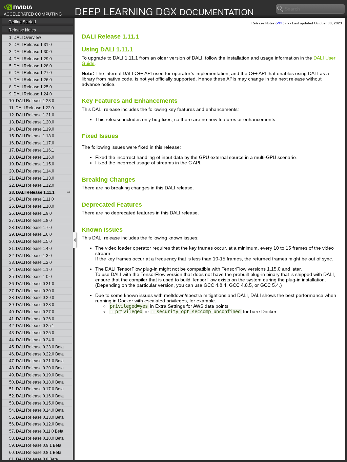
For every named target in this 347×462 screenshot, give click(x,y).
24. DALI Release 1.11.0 (31, 199)
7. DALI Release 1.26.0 (30, 80)
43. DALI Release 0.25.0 (31, 333)
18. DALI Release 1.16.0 (31, 157)
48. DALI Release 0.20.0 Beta (36, 368)
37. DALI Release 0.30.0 (31, 291)
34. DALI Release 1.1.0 (30, 270)
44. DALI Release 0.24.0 (31, 340)
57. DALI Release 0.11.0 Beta (36, 431)
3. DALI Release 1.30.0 (30, 52)
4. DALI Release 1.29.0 (30, 59)
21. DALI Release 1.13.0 (31, 178)
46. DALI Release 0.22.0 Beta (36, 354)
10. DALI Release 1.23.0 (31, 101)
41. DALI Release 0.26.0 (31, 319)
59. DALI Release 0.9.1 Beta (35, 445)
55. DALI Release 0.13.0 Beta (36, 417)
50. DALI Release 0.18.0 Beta (36, 382)
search (280, 9)
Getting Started (22, 22)
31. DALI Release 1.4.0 (30, 249)
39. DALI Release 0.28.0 (31, 305)
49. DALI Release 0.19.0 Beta (36, 375)
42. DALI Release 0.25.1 (31, 326)
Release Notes (22, 30)
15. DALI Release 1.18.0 (31, 136)
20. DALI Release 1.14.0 (31, 171)
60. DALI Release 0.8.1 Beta (35, 453)
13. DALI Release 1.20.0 (31, 122)
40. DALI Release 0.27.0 (31, 312)
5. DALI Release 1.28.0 (30, 66)
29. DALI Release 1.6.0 (30, 234)
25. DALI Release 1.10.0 (31, 206)
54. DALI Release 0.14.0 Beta (36, 410)
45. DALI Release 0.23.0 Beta (36, 347)
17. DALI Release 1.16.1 (31, 150)
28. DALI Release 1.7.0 (30, 228)
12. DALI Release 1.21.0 (31, 115)
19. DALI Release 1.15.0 (31, 164)
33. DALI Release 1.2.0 (30, 262)
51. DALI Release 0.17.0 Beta (36, 389)
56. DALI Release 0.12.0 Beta (36, 424)
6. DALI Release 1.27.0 (30, 73)
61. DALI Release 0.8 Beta (33, 459)
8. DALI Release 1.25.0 (30, 87)
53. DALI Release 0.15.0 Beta (36, 403)
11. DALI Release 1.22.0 (31, 108)
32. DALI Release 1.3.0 (30, 256)
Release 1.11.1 (110, 36)
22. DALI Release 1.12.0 (31, 185)
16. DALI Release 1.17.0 (31, 143)
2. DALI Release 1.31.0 (30, 45)
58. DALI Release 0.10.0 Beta (36, 438)
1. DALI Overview (25, 38)
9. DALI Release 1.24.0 (30, 94)
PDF (280, 23)
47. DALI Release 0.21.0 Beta (36, 361)
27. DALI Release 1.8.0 (30, 220)
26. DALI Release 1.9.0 (30, 213)
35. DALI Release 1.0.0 (30, 277)
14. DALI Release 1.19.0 (31, 129)
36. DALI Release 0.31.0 (31, 284)
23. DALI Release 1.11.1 (32, 192)
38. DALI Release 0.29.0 (31, 298)
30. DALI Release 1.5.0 (30, 241)
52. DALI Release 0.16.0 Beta (36, 396)
